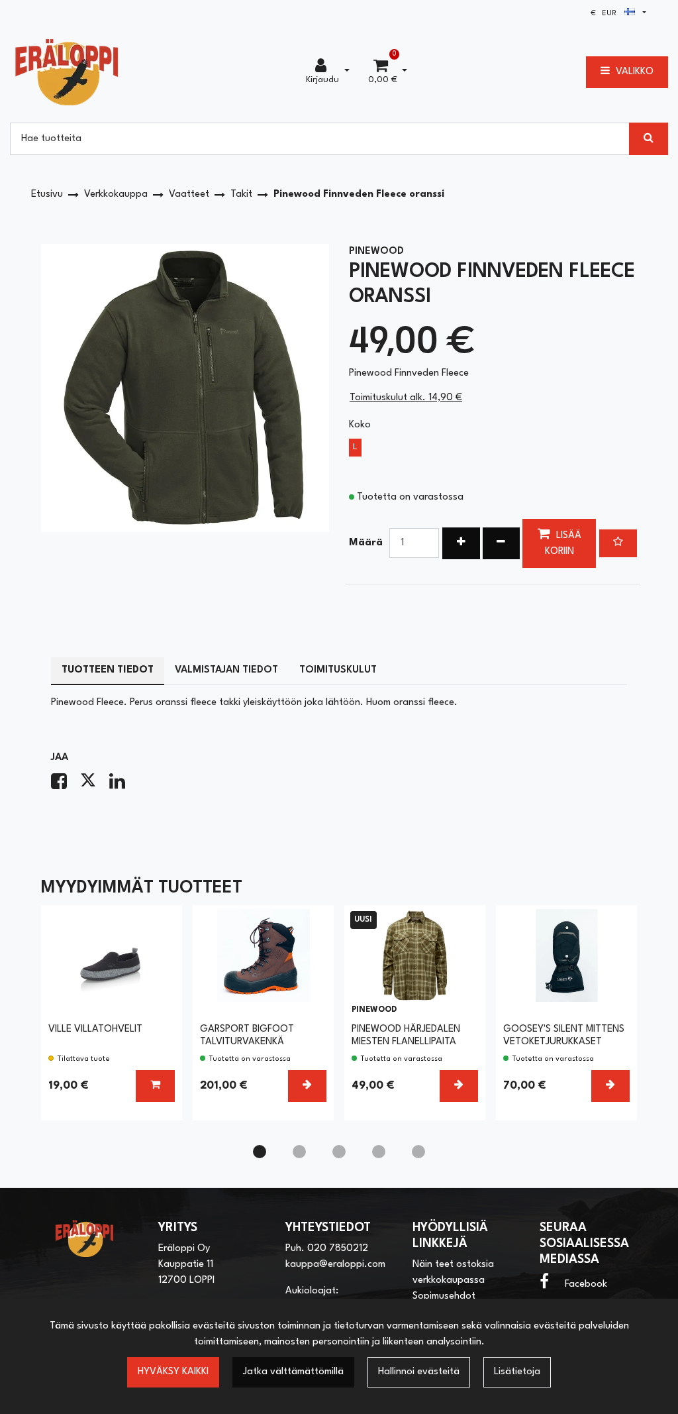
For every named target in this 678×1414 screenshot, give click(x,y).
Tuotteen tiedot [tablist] (108, 670)
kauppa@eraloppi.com (335, 1265)
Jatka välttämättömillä (293, 1372)
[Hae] (648, 138)
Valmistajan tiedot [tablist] (226, 670)
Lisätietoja (517, 1372)
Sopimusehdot (443, 1296)
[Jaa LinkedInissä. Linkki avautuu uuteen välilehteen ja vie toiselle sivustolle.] (122, 785)
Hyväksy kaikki (173, 1372)
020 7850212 (337, 1249)
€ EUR (607, 13)
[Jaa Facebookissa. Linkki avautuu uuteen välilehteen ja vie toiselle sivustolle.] (65, 785)
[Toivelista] (618, 543)
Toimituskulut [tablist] (338, 670)
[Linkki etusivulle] (67, 71)
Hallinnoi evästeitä (419, 1372)
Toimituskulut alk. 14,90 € (406, 398)
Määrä (366, 543)
